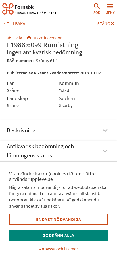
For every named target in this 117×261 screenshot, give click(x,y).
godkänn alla (58, 235)
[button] (97, 8)
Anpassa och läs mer (58, 249)
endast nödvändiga (58, 219)
